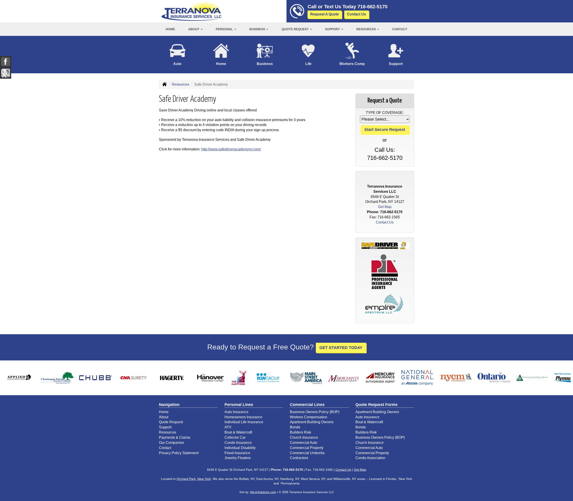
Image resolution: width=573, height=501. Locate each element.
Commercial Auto (303, 443)
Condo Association (370, 458)
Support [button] (333, 29)
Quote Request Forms (376, 404)
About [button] (194, 29)
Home (170, 29)
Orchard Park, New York (194, 479)
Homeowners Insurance (243, 417)
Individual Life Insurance (243, 422)
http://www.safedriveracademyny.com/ (231, 149)
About (163, 417)
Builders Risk (300, 432)
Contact (399, 29)
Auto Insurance (236, 412)
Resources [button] (366, 29)
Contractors (299, 458)
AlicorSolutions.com (263, 492)
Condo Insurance (238, 443)
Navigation (169, 404)
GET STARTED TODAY (340, 347)
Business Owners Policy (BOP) (314, 412)
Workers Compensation (308, 417)
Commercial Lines (307, 404)
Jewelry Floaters (237, 458)
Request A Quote (324, 14)
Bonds (295, 427)
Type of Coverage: (385, 113)
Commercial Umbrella (307, 453)
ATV (227, 427)
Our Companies (171, 443)
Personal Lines (238, 404)
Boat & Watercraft (238, 432)
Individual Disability (240, 448)
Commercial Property (306, 448)
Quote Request (171, 422)
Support (165, 427)
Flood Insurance (237, 453)
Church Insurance (304, 437)
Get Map (384, 207)
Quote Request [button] (296, 29)
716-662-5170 (372, 6)
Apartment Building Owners (312, 422)
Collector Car (235, 437)
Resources (180, 84)
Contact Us (356, 14)
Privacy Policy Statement (179, 453)
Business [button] (257, 29)
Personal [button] (225, 29)
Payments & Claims (174, 437)
